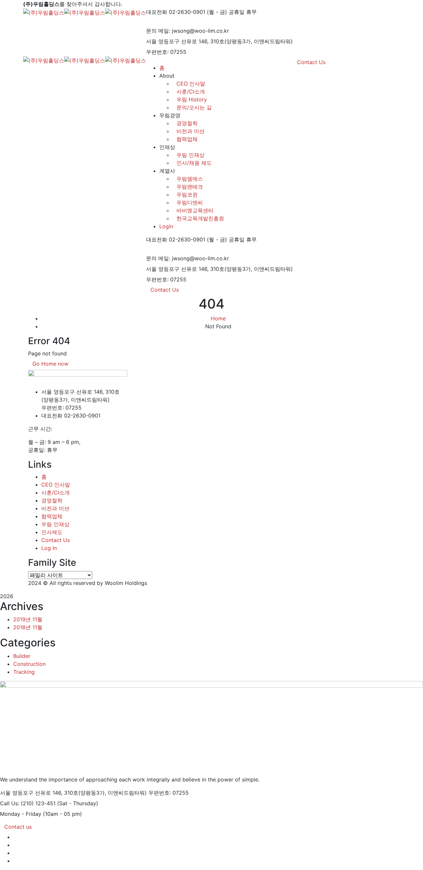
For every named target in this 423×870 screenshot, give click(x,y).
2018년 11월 (27, 627)
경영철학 (187, 123)
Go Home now (50, 363)
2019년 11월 (27, 619)
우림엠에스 (189, 178)
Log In (49, 548)
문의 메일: (158, 30)
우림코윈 (187, 194)
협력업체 (187, 139)
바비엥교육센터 (194, 210)
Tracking (24, 672)
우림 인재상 (190, 155)
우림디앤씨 (189, 202)
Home (218, 318)
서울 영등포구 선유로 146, (177, 41)
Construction (29, 664)
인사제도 (51, 532)
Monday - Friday (20, 814)
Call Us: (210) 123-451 (28, 803)
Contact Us (164, 289)
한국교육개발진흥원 (200, 218)
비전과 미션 (190, 131)
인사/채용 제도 (194, 163)
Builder (21, 656)
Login (166, 226)
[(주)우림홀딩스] (43, 12)
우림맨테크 (189, 186)
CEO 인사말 (55, 484)
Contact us (18, 826)
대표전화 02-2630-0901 (175, 12)
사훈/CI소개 (55, 492)
